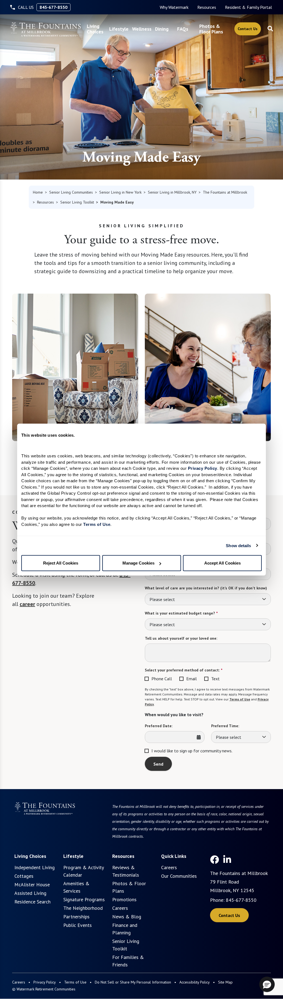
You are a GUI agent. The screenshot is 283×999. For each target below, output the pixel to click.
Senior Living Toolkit (77, 202)
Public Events (77, 925)
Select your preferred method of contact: (183, 670)
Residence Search (32, 901)
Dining (162, 29)
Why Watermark (174, 7)
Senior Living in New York (120, 192)
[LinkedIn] (227, 859)
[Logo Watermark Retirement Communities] (45, 29)
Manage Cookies (138, 563)
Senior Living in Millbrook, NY (172, 192)
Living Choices (95, 29)
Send (158, 764)
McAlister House (32, 884)
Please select (162, 599)
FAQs (182, 29)
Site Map (225, 982)
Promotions (124, 899)
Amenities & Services (76, 887)
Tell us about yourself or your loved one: (181, 638)
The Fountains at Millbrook (225, 192)
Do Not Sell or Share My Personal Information (133, 982)
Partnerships (76, 916)
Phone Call (161, 678)
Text (215, 678)
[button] (267, 984)
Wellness (141, 29)
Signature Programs (84, 899)
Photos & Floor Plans (211, 29)
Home (38, 192)
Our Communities (179, 876)
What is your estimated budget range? (181, 613)
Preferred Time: (225, 725)
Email (191, 678)
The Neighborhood (83, 908)
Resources (206, 7)
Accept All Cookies (222, 563)
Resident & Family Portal (248, 7)
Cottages (23, 876)
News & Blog (126, 916)
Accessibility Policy (194, 982)
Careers (120, 908)
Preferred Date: (158, 725)
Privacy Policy (44, 982)
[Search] (270, 29)
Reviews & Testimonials (125, 871)
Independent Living (34, 867)
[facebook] (214, 859)
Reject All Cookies (60, 563)
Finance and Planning (124, 929)
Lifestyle (119, 29)
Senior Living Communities (71, 192)
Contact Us (248, 28)
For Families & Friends (128, 961)
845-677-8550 (53, 7)
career (27, 604)
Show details (238, 545)
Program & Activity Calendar (83, 871)
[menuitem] (174, 7)
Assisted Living (30, 893)
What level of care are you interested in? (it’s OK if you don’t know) (206, 588)
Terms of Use (239, 699)
